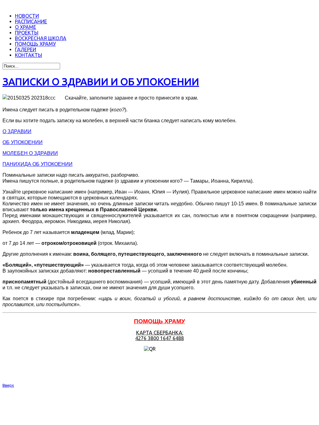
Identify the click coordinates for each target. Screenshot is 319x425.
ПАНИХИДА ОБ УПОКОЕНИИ (37, 164)
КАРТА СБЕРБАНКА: (159, 332)
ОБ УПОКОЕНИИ (22, 142)
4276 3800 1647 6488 (159, 338)
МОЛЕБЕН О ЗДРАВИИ (30, 153)
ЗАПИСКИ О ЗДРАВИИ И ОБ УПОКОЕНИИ (100, 81)
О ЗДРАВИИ (16, 131)
